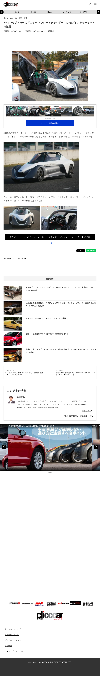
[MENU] (95, 4)
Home (50, 12)
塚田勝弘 (51, 31)
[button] (98, 12)
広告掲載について (12, 634)
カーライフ (66, 12)
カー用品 (83, 12)
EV (13, 258)
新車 (25, 18)
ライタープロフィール (14, 651)
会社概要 (8, 645)
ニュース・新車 (16, 18)
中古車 (33, 12)
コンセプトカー (21, 258)
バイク (16, 12)
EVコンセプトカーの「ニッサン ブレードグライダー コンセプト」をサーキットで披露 (50, 237)
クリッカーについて (13, 629)
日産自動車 (7, 258)
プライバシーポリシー (14, 640)
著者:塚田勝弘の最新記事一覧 (78, 416)
